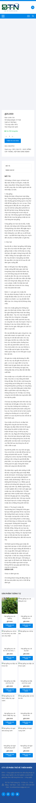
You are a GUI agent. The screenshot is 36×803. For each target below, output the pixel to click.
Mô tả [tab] (8, 166)
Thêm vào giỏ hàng (13, 140)
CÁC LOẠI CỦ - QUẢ (19, 149)
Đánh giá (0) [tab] (10, 170)
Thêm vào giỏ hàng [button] (9, 625)
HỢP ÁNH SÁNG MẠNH (21, 152)
